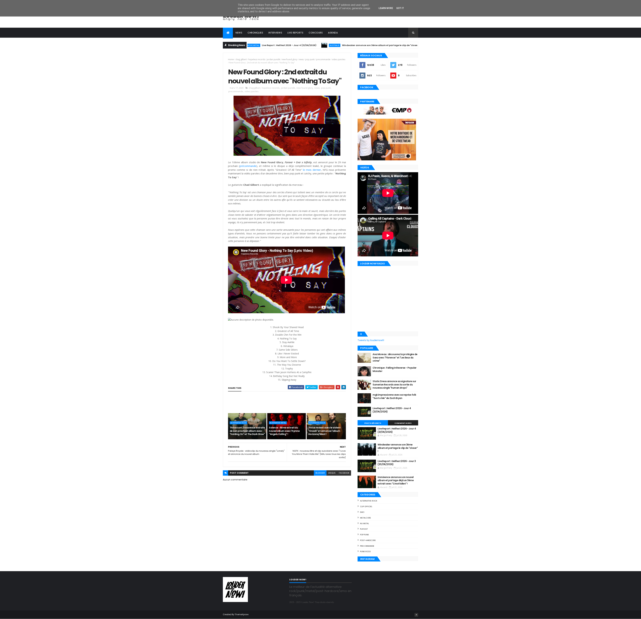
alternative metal (278, 423)
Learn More (386, 8)
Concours (316, 32)
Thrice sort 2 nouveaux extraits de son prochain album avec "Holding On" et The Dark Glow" (247, 431)
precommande (323, 59)
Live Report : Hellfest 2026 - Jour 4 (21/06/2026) (257, 45)
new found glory (289, 59)
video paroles (338, 59)
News (239, 32)
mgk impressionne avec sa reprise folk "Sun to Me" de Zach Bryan (394, 396)
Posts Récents (372, 423)
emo (362, 512)
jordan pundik (273, 59)
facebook (344, 472)
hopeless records (256, 59)
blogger (320, 472)
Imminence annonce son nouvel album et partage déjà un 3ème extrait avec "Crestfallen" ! (396, 480)
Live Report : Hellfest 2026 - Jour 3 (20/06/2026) (397, 462)
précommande (248, 166)
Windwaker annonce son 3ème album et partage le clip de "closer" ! (349, 45)
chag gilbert (241, 59)
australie (302, 45)
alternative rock (238, 423)
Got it (400, 8)
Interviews (275, 32)
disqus (332, 472)
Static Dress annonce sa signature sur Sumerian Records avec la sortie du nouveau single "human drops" (394, 384)
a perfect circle (409, 45)
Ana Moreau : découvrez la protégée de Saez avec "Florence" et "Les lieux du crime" (395, 357)
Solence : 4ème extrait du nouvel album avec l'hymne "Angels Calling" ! (284, 431)
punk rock (365, 551)
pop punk (309, 59)
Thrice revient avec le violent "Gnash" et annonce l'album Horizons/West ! (324, 431)
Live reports (295, 32)
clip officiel (366, 506)
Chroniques (255, 32)
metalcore (365, 517)
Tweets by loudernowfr (371, 340)
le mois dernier (312, 169)
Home (231, 59)
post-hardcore (368, 540)
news (301, 59)
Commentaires (402, 423)
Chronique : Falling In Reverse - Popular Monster (394, 369)
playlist (364, 529)
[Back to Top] (416, 615)
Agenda (333, 32)
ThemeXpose (241, 614)
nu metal (364, 523)
